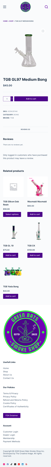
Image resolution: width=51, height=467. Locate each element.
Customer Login (10, 431)
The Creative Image (24, 453)
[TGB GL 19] (13, 231)
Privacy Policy (9, 396)
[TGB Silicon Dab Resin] (13, 186)
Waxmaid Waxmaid (37, 201)
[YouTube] (19, 464)
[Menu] (4, 6)
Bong (16, 115)
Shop (11, 21)
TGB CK (31, 245)
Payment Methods (11, 441)
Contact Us (8, 378)
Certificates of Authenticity (16, 406)
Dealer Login (9, 435)
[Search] (46, 6)
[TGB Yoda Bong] (13, 271)
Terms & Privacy (10, 393)
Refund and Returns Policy (15, 400)
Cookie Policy (9, 403)
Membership (9, 438)
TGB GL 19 (8, 245)
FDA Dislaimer (12, 415)
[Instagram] (4, 464)
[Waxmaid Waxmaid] (37, 186)
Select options (12, 214)
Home (5, 21)
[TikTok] (11, 464)
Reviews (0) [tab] (25, 129)
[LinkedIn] (23, 464)
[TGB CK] (37, 231)
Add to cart (31, 99)
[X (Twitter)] (15, 464)
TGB (12, 118)
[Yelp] (26, 464)
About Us (7, 375)
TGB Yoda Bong (11, 286)
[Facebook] (8, 464)
